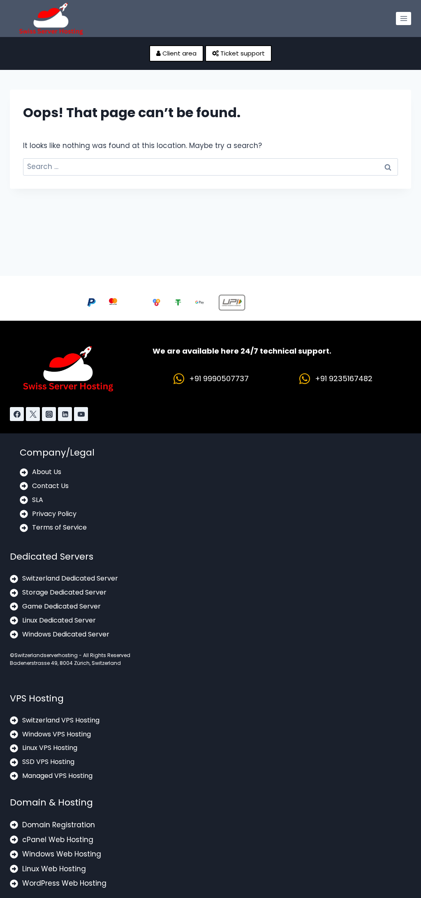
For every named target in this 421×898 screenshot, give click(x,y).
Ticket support (242, 53)
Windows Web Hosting (61, 854)
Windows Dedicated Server (65, 634)
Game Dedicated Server (61, 606)
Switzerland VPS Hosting (60, 720)
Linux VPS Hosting (49, 747)
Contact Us (50, 486)
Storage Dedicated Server (64, 592)
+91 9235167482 (343, 378)
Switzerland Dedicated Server (70, 578)
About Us (46, 472)
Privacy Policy (54, 513)
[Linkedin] (65, 414)
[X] (33, 414)
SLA (37, 500)
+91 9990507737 (219, 378)
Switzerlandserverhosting (46, 655)
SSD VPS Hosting (48, 761)
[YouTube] (81, 414)
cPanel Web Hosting (57, 840)
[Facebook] (17, 414)
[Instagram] (49, 414)
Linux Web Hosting (54, 869)
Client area (179, 53)
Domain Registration (58, 825)
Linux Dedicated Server (59, 620)
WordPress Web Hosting (64, 883)
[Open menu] (403, 18)
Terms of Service (59, 527)
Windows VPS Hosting (56, 734)
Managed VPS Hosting (57, 775)
